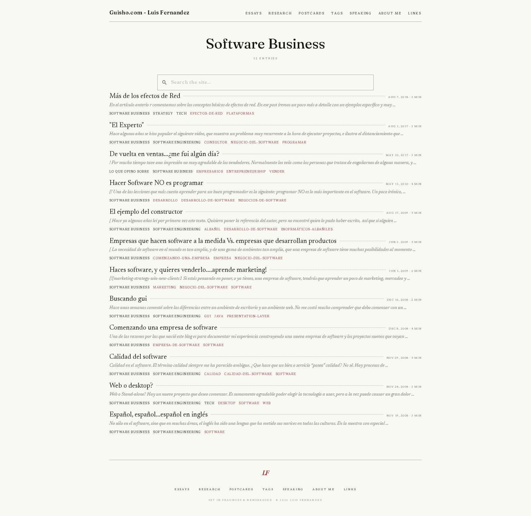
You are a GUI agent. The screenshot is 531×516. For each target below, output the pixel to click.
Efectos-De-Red (206, 113)
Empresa (222, 258)
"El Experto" (126, 125)
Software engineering (177, 142)
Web (267, 403)
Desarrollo (165, 200)
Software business (129, 113)
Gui (207, 316)
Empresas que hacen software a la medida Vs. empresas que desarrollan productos (222, 241)
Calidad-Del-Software (248, 374)
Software (241, 287)
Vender (277, 171)
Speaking (361, 13)
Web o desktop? (131, 386)
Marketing (164, 287)
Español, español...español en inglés (158, 415)
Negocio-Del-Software (255, 142)
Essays (254, 13)
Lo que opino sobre (129, 171)
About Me (390, 13)
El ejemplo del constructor (146, 212)
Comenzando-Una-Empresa (181, 258)
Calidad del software (138, 357)
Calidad (212, 374)
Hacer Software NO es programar (156, 183)
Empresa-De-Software (176, 345)
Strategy (163, 113)
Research (280, 13)
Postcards (312, 13)
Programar (294, 142)
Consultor (215, 142)
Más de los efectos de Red (144, 96)
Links (415, 13)
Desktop (226, 403)
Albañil (212, 229)
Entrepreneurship (246, 171)
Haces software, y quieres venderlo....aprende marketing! (188, 270)
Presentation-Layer (248, 316)
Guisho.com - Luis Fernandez (149, 12)
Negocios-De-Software (262, 200)
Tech (181, 113)
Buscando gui (128, 299)
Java (218, 316)
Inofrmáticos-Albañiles (307, 229)
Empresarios (209, 171)
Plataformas (240, 113)
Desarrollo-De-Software (208, 200)
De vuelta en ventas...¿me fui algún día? (164, 154)
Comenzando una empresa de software (163, 328)
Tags (337, 13)
